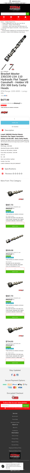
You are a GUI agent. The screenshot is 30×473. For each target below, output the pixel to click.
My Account (15, 416)
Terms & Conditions (18, 407)
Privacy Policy (26, 407)
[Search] (27, 14)
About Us (15, 427)
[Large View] (4, 67)
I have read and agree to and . (17, 407)
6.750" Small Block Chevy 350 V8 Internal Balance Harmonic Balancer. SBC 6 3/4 (13, 466)
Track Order (15, 419)
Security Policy (15, 444)
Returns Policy (15, 441)
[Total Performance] (15, 7)
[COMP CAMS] (21, 199)
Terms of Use (15, 435)
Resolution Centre (15, 422)
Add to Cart (15, 226)
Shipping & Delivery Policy (15, 448)
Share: (2, 95)
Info (21, 103)
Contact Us (15, 430)
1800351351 (15, 1)
